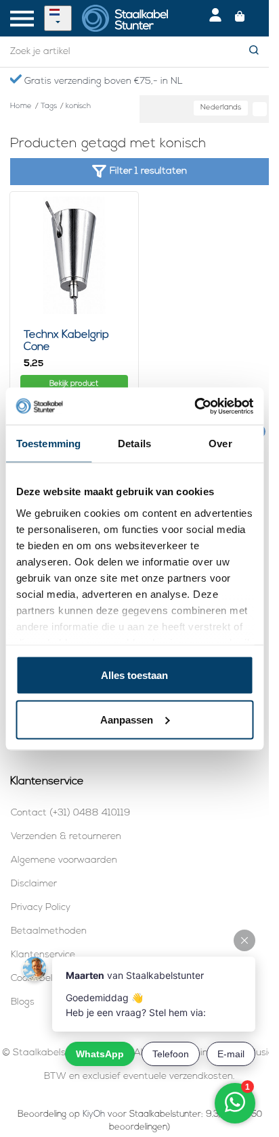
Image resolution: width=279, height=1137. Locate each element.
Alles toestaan (134, 675)
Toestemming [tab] (48, 443)
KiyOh (94, 1114)
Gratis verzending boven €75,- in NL (102, 81)
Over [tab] (220, 443)
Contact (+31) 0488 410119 (70, 813)
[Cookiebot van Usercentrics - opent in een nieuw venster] (194, 406)
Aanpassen (126, 719)
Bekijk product (73, 384)
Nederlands (220, 107)
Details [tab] (134, 443)
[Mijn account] (215, 18)
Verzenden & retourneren (66, 837)
